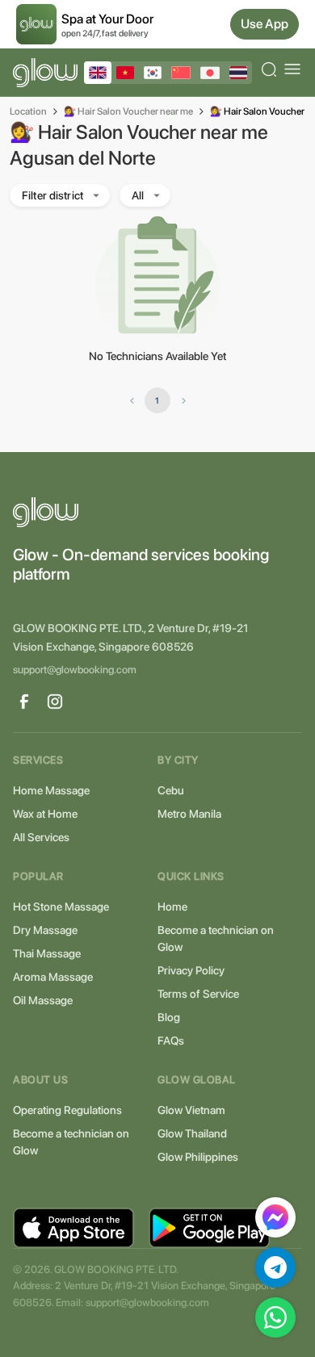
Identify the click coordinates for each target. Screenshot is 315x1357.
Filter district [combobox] (52, 195)
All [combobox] (138, 195)
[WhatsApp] (275, 1317)
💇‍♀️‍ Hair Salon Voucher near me (128, 111)
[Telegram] (275, 1267)
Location (28, 111)
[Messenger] (275, 1217)
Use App (264, 23)
